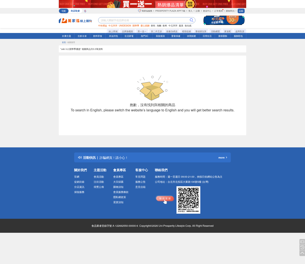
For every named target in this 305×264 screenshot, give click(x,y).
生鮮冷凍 (82, 35)
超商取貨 (239, 31)
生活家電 (129, 35)
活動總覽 (215, 31)
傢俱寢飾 (222, 35)
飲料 (165, 25)
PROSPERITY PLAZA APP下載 (170, 10)
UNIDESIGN (125, 25)
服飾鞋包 (238, 35)
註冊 (198, 10)
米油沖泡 (113, 35)
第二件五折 (156, 31)
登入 (190, 10)
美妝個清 (160, 35)
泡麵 (159, 25)
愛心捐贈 (145, 25)
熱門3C (144, 35)
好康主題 (66, 35)
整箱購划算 (201, 31)
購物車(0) (230, 10)
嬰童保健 (175, 35)
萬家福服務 (146, 10)
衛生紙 (188, 25)
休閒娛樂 (191, 35)
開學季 (135, 25)
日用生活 (207, 35)
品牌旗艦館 (127, 31)
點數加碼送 (172, 31)
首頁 (64, 42)
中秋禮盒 (102, 25)
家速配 (227, 31)
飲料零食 (97, 35)
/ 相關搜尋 (70, 42)
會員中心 (207, 10)
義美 (181, 25)
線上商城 (113, 31)
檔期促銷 (186, 31)
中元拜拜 (112, 25)
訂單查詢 (218, 10)
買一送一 (142, 31)
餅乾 (153, 25)
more (221, 157)
